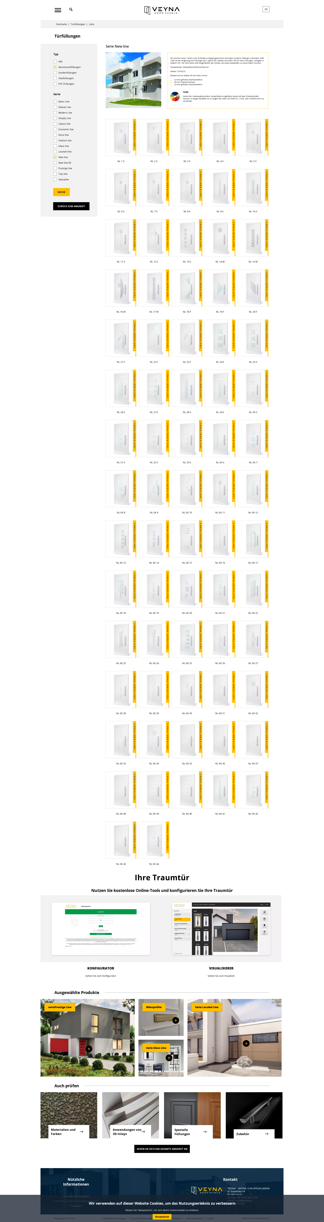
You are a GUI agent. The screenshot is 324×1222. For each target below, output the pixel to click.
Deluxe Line (64, 107)
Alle (60, 61)
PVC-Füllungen (66, 83)
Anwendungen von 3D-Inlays (127, 1131)
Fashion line (65, 140)
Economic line (66, 129)
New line (63, 157)
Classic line (64, 123)
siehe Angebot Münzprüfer (175, 1020)
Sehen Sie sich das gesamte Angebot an (162, 1148)
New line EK (64, 162)
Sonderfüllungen (67, 72)
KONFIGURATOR (100, 968)
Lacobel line (65, 151)
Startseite (61, 24)
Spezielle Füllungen (182, 1132)
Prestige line (65, 168)
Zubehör (242, 1134)
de (267, 10)
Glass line (63, 146)
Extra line (63, 134)
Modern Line (65, 112)
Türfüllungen (78, 24)
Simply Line (64, 118)
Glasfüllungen (66, 78)
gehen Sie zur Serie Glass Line (169, 1057)
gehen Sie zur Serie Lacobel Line (246, 1043)
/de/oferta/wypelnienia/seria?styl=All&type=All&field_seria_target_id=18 (89, 1049)
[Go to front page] (162, 10)
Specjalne (63, 179)
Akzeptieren (162, 1216)
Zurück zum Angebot (71, 206)
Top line (62, 173)
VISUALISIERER (221, 968)
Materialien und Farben (63, 1131)
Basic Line (63, 101)
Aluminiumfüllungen (69, 67)
